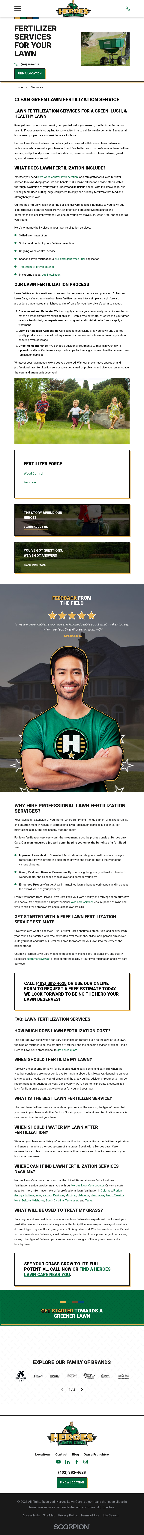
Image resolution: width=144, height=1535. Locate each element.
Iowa (38, 1195)
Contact (61, 1454)
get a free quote (67, 1050)
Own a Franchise (96, 1454)
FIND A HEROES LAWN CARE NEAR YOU (67, 1272)
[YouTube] (58, 1462)
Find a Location (30, 73)
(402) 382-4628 (30, 64)
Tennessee (72, 1200)
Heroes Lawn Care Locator (87, 1185)
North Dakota (22, 1200)
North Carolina (115, 1195)
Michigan (71, 1195)
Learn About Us (36, 527)
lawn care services (82, 902)
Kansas (47, 1195)
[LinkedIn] (67, 1462)
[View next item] (81, 1389)
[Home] (73, 8)
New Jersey (98, 1195)
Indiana (29, 1195)
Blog (75, 1454)
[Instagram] (85, 1462)
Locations (43, 1454)
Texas (88, 1200)
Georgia (19, 1195)
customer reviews (38, 959)
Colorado (106, 1190)
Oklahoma (38, 1200)
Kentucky (58, 1195)
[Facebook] (76, 1462)
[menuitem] (72, 473)
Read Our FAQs (35, 564)
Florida (117, 1190)
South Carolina (55, 1200)
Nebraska (83, 1195)
